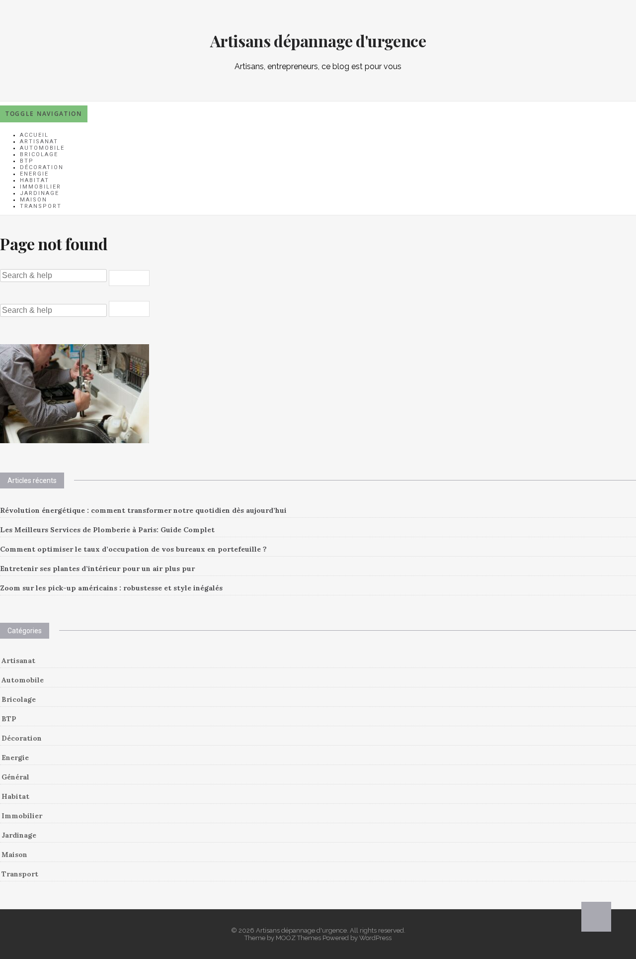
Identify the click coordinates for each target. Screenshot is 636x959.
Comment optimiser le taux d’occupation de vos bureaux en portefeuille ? (133, 549)
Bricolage (18, 699)
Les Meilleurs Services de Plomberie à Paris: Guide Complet (107, 529)
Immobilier (21, 815)
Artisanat (18, 660)
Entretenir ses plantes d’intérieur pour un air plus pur (97, 568)
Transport (41, 206)
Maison (14, 854)
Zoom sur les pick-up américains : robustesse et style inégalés (111, 587)
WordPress (375, 938)
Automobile (22, 679)
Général (15, 776)
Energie (15, 757)
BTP (8, 718)
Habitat (15, 796)
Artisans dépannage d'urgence (318, 40)
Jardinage (18, 835)
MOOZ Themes (298, 938)
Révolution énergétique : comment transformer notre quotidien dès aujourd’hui (143, 510)
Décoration (21, 738)
